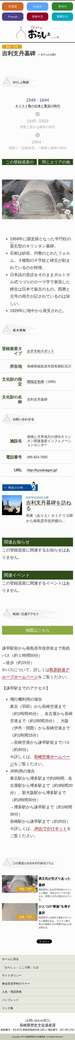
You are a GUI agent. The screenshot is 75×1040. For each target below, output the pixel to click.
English (37, 6)
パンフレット (10, 1000)
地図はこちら (38, 630)
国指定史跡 (35, 382)
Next (67, 193)
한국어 (62, 6)
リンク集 (7, 1008)
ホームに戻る (10, 959)
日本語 (12, 6)
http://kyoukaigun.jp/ (42, 470)
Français (12, 16)
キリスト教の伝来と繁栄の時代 (37, 106)
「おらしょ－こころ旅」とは (20, 967)
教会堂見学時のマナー (16, 983)
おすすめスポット (40, 351)
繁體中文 (62, 16)
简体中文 (37, 16)
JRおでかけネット (50, 828)
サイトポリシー (12, 975)
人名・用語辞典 (12, 991)
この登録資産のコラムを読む (20, 162)
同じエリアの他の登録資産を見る (56, 162)
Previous (8, 193)
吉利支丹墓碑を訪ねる (48, 505)
